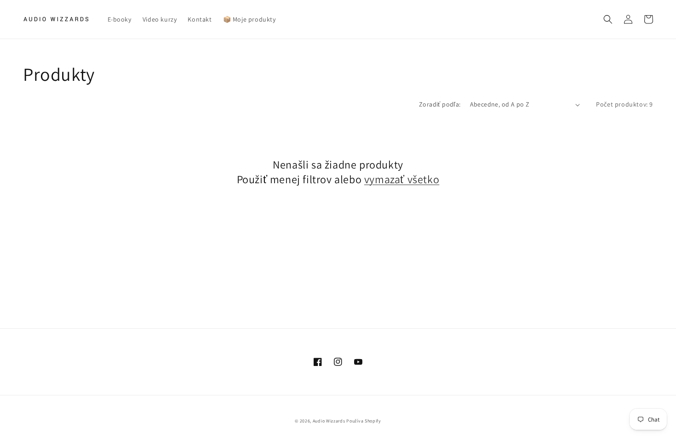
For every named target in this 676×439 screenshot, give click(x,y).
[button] (608, 19)
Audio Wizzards (329, 421)
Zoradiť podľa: (440, 104)
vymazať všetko (401, 179)
